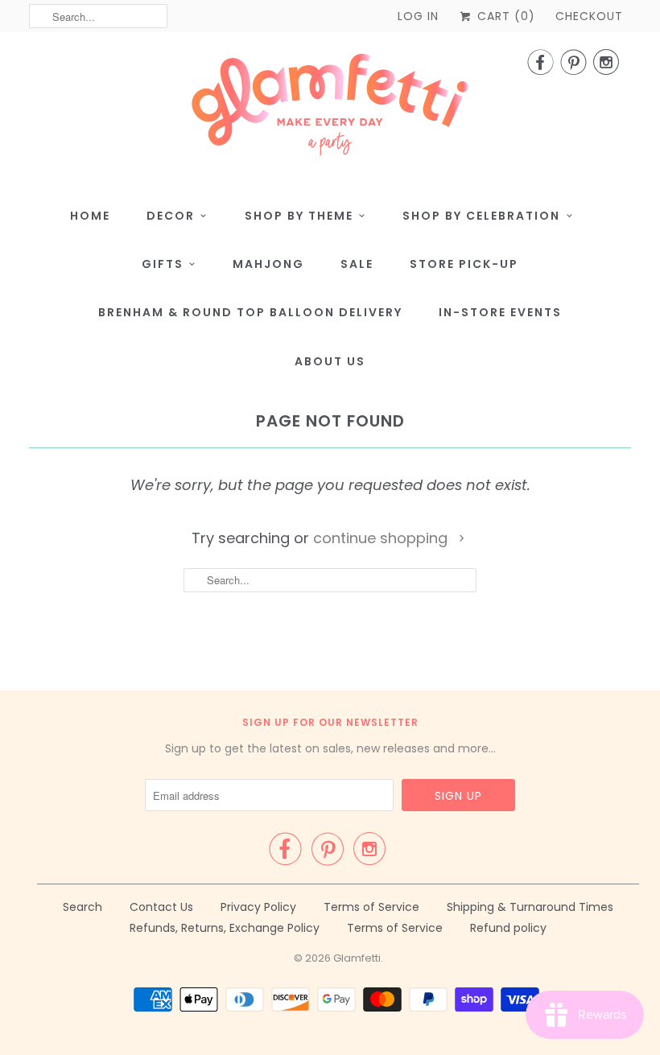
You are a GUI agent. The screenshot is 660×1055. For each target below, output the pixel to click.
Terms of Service (371, 907)
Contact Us (161, 907)
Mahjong (268, 264)
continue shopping (382, 538)
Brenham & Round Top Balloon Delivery (250, 312)
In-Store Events (500, 312)
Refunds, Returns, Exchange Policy (225, 928)
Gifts (163, 264)
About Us (330, 361)
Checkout (589, 16)
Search (82, 907)
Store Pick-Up (464, 264)
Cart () (504, 16)
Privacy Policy (258, 907)
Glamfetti (357, 958)
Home (90, 216)
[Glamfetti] (330, 109)
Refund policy (508, 928)
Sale (356, 264)
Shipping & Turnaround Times (530, 907)
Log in (418, 16)
